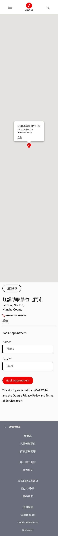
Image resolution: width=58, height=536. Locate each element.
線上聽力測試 (28, 462)
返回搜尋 (12, 288)
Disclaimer (28, 530)
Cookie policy (27, 515)
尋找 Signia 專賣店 (28, 481)
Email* (6, 359)
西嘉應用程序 (28, 451)
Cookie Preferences (28, 522)
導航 (5, 321)
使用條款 (28, 507)
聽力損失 (28, 470)
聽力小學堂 (27, 488)
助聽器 (28, 436)
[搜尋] (48, 8)
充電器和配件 (28, 444)
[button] (29, 145)
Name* (6, 342)
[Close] (39, 126)
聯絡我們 (28, 496)
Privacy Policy (31, 395)
